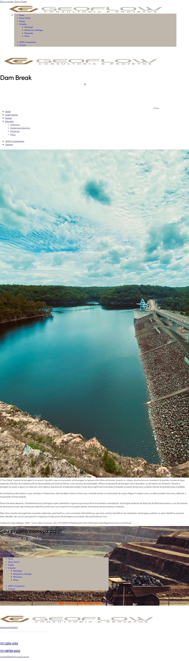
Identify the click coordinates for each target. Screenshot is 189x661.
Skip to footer (20, 1)
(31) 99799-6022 (10, 651)
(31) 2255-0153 (9, 643)
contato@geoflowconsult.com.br (14, 656)
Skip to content (7, 1)
